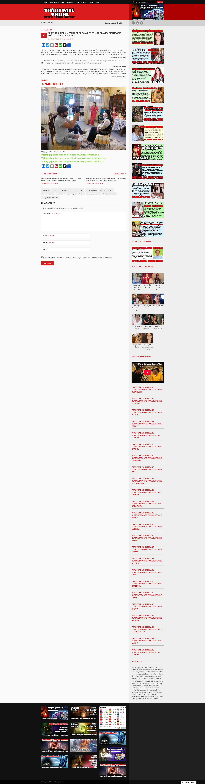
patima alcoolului (106, 190)
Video (91, 2)
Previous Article (49, 174)
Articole (70, 2)
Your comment (52, 213)
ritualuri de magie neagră (66, 194)
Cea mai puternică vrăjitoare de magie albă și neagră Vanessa (98, 23)
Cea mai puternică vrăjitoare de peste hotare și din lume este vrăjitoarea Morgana (106, 179)
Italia (81, 190)
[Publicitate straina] (148, 254)
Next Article (119, 174)
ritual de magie (48, 194)
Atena (55, 190)
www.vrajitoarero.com (88, 155)
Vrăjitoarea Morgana (50, 197)
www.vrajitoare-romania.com (91, 158)
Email (48, 243)
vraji (113, 194)
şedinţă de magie (93, 194)
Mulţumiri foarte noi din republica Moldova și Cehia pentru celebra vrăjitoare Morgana (61, 179)
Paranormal (81, 2)
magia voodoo (91, 190)
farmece (64, 190)
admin (63, 39)
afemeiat (46, 190)
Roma (81, 194)
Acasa (45, 2)
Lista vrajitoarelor (57, 2)
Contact (99, 2)
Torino (105, 194)
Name (49, 236)
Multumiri (48, 30)
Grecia (73, 190)
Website (45, 249)
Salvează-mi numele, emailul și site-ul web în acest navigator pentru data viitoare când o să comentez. (76, 258)
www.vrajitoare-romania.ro (90, 161)
